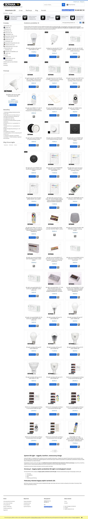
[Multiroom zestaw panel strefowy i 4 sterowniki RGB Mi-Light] (75, 368)
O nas (65, 501)
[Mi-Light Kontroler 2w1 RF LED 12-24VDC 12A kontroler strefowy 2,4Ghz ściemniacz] (75, 40)
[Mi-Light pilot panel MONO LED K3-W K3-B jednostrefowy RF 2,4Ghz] (75, 129)
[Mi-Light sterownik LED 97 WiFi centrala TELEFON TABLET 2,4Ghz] (54, 219)
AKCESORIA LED (8, 48)
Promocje (5, 65)
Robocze (15, 144)
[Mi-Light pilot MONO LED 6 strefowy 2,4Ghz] (75, 99)
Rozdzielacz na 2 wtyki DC (9, 131)
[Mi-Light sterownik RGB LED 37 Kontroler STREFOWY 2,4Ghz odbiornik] (33, 279)
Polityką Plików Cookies (36, 517)
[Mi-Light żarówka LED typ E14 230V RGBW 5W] (54, 309)
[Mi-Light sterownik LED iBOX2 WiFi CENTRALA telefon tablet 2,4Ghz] (33, 249)
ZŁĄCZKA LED (8, 31)
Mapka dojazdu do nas (69, 509)
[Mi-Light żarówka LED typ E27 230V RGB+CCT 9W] (33, 40)
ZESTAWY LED (8, 25)
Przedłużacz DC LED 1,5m (9, 119)
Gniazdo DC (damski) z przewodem (12, 135)
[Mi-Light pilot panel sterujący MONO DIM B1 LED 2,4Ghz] (33, 189)
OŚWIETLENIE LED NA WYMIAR (10, 62)
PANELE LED (8, 56)
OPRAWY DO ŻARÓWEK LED (11, 51)
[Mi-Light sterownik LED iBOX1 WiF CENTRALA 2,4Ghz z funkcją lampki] (75, 219)
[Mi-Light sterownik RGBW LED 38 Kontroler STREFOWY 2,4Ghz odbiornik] (33, 309)
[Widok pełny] (83, 22)
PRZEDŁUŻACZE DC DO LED (11, 46)
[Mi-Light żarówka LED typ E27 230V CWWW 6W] (75, 309)
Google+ (66, 507)
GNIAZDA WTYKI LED (10, 44)
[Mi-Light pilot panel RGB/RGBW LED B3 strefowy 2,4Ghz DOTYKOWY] (54, 159)
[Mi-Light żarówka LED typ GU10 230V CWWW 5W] (75, 339)
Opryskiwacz (6, 144)
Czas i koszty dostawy (7, 503)
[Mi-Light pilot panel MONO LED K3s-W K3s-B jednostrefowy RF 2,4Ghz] (33, 159)
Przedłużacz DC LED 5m (9, 117)
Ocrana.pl (5, 13)
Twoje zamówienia (27, 501)
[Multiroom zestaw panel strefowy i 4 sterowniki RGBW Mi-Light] (33, 398)
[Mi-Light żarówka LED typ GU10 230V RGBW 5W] (54, 368)
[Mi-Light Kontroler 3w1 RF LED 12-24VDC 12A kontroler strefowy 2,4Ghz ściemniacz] (54, 70)
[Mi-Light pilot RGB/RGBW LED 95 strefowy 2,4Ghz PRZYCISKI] (75, 189)
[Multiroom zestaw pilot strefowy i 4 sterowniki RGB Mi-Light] (54, 398)
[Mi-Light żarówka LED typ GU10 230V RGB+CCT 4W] (33, 368)
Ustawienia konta (27, 503)
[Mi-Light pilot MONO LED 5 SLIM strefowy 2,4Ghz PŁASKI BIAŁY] (54, 99)
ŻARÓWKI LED (8, 50)
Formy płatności (6, 504)
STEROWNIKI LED (9, 34)
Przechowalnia (27, 504)
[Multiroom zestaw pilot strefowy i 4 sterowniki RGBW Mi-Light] (75, 398)
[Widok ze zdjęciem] (80, 22)
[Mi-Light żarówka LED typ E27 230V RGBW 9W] (54, 339)
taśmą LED (55, 464)
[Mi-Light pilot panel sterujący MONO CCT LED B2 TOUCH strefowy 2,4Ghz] (75, 159)
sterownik (29, 473)
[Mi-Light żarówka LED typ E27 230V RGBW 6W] (33, 339)
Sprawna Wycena (27, 506)
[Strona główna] (12, 4)
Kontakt (66, 503)
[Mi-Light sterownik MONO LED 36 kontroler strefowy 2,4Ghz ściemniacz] (75, 249)
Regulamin (5, 510)
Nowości (5, 63)
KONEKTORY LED (9, 39)
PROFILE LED (8, 29)
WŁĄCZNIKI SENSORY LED (11, 36)
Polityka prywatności (7, 508)
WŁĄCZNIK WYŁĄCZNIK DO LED (12, 43)
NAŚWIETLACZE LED (9, 37)
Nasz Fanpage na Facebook (70, 506)
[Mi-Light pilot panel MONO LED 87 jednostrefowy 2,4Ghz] (33, 129)
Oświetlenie (11, 144)
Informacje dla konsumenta (9, 501)
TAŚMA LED (7, 27)
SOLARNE (5, 55)
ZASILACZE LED (8, 32)
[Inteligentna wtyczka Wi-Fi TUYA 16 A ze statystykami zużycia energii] (54, 40)
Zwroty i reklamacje (7, 506)
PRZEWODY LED (8, 41)
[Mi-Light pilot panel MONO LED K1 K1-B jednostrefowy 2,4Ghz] (54, 129)
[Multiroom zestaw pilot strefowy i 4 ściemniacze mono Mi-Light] (33, 428)
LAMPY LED (7, 53)
